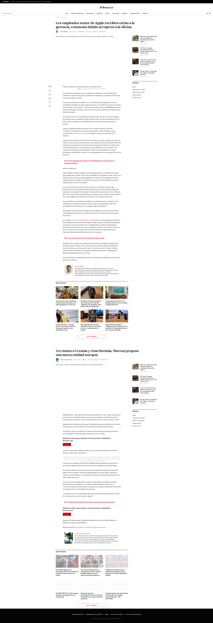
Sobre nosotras (136, 97)
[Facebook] (49, 90)
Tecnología (115, 13)
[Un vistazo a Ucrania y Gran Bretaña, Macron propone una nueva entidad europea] (92, 387)
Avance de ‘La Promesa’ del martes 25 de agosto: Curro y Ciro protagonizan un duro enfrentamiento (32, 1)
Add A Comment (92, 336)
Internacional (90, 13)
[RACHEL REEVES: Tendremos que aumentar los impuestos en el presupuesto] (67, 584)
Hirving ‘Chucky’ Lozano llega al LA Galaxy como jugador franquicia (148, 72)
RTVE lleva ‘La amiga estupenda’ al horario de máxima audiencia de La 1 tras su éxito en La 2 (148, 50)
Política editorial (136, 95)
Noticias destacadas (77, 13)
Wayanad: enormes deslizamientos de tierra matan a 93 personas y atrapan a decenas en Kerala (92, 595)
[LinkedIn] (49, 98)
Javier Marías (64, 31)
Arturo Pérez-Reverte (66, 359)
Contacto (145, 13)
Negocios (100, 13)
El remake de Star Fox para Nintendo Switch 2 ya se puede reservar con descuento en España (91, 327)
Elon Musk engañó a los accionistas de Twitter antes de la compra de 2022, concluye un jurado (67, 572)
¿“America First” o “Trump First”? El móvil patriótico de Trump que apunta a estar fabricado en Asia (65, 327)
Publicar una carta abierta (81, 133)
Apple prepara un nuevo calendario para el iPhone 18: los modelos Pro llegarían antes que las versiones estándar (116, 327)
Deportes (124, 13)
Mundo (84, 359)
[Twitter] (49, 94)
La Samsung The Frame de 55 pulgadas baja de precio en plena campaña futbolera (116, 303)
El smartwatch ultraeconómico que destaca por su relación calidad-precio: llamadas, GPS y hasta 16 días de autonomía (91, 303)
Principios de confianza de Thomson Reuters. (91, 527)
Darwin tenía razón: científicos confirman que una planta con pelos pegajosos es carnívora (66, 303)
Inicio (67, 13)
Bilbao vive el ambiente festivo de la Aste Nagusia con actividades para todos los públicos (148, 39)
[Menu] (210, 13)
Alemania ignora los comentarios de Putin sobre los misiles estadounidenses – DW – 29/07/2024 (116, 595)
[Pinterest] (49, 102)
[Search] (207, 13)
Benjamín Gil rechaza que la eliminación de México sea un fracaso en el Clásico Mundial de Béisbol (116, 572)
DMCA (134, 87)
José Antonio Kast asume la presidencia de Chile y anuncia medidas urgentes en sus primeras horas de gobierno (91, 572)
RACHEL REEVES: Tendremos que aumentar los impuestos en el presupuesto (67, 595)
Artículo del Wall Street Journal (84, 220)
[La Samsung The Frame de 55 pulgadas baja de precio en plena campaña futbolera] (116, 292)
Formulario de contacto (138, 89)
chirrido (89, 102)
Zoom (79, 89)
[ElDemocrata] (106, 7)
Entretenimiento (135, 13)
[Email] (49, 106)
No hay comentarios (92, 31)
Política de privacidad (138, 92)
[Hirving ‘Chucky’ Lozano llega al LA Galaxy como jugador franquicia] (135, 73)
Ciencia (107, 13)
